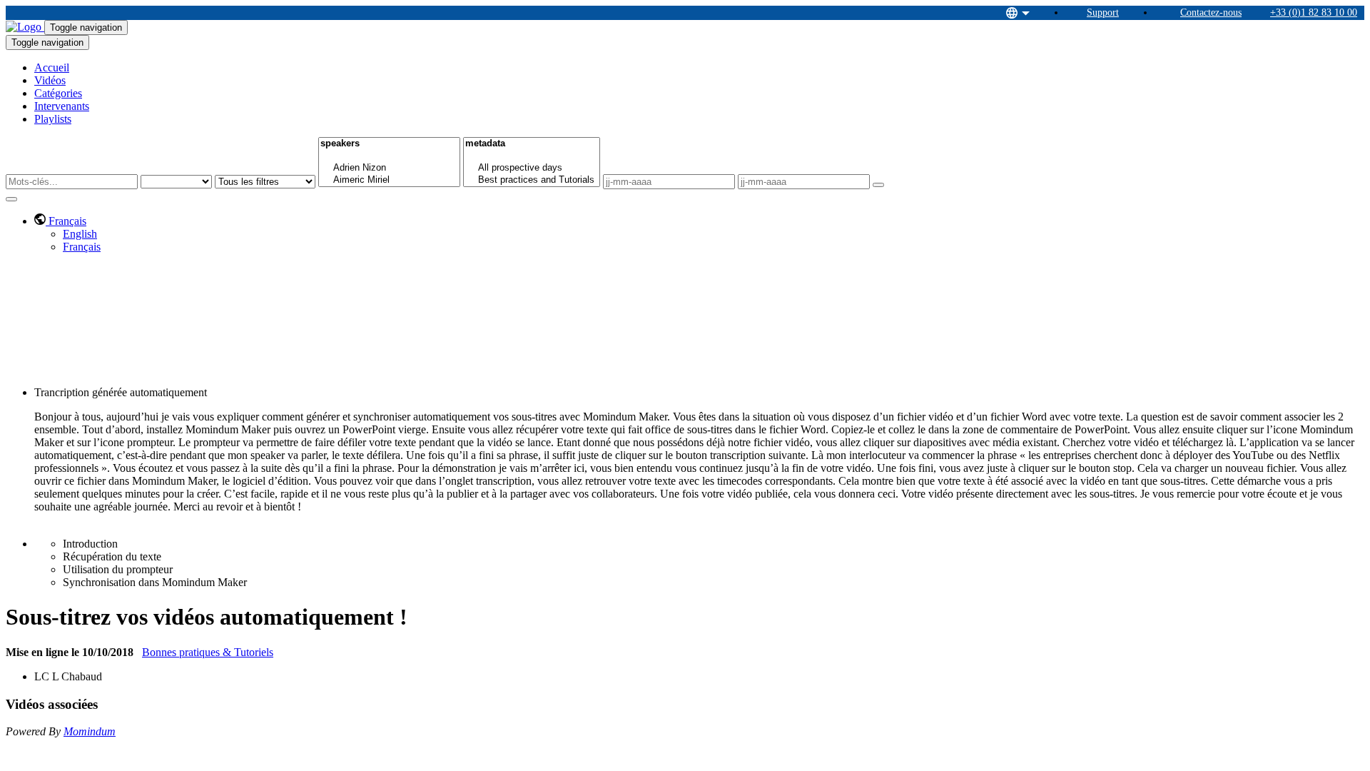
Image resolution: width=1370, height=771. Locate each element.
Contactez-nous (1211, 12)
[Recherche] (878, 185)
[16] (389, 156)
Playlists (52, 119)
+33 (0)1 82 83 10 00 (1313, 12)
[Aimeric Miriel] (389, 180)
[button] (60, 221)
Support (1103, 12)
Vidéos (50, 80)
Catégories (58, 93)
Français (82, 247)
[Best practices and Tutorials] (531, 180)
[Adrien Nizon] (389, 168)
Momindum (90, 731)
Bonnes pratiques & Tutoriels (207, 652)
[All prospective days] (531, 168)
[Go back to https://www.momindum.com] (25, 27)
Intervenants (61, 106)
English (80, 234)
